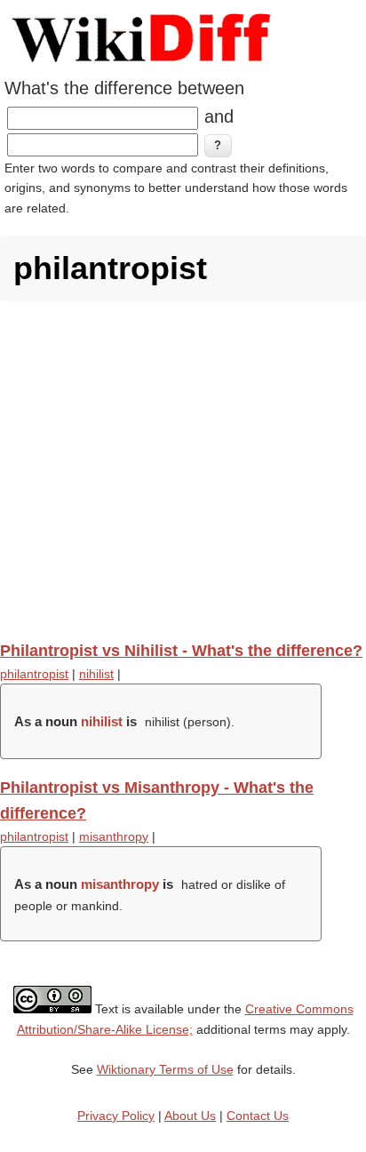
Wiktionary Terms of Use (165, 1069)
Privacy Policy (116, 1115)
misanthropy (113, 836)
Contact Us (258, 1115)
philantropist (34, 674)
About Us (190, 1115)
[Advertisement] (183, 470)
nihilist (96, 674)
